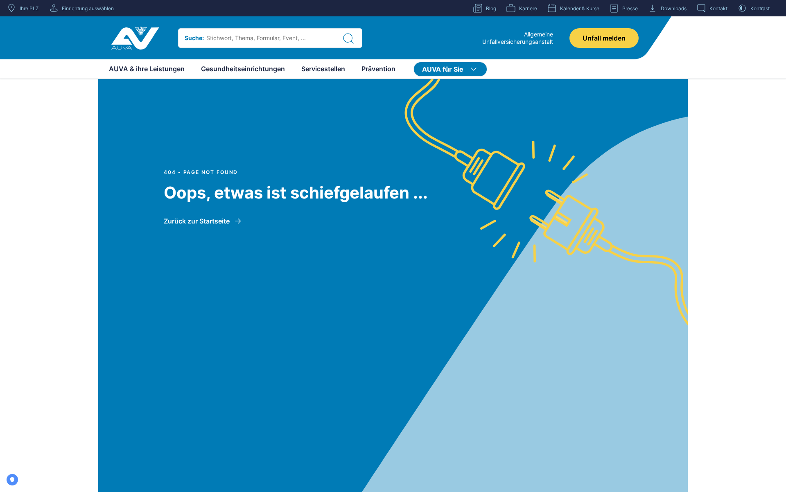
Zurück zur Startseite (197, 221)
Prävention (378, 69)
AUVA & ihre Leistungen (147, 69)
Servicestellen (323, 69)
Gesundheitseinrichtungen (243, 69)
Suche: (194, 37)
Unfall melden (604, 38)
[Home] (135, 38)
